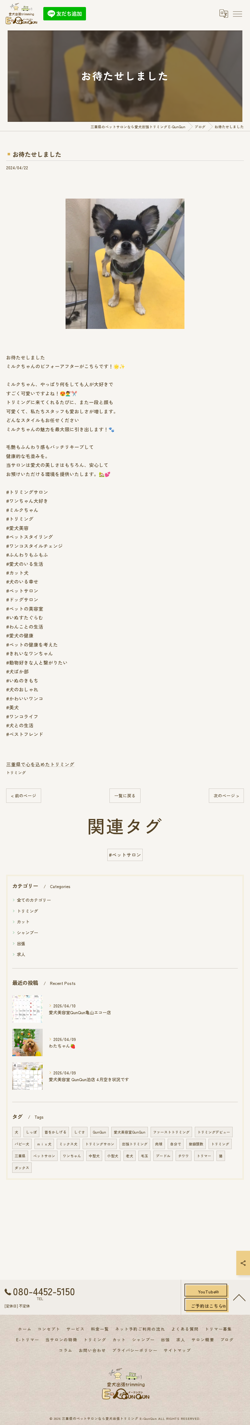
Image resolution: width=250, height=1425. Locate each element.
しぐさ (79, 1132)
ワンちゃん (72, 1155)
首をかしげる (55, 1132)
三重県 (20, 1155)
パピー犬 (22, 1143)
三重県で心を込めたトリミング (40, 764)
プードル (163, 1155)
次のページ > (226, 795)
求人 (21, 954)
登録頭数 (196, 1143)
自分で (175, 1143)
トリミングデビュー (213, 1132)
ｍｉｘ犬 (44, 1143)
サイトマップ (177, 1350)
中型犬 (94, 1155)
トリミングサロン (99, 1143)
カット (23, 922)
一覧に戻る (125, 795)
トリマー (204, 1155)
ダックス (22, 1167)
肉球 (158, 1143)
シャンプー (27, 932)
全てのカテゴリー (34, 900)
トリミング (16, 772)
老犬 (129, 1155)
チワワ (183, 1155)
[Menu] (237, 13)
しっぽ (31, 1132)
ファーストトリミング (171, 1132)
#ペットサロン (125, 854)
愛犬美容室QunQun (129, 1132)
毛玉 (144, 1155)
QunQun (99, 1132)
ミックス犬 (68, 1143)
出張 (21, 943)
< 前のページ (23, 795)
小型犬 (112, 1155)
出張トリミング (135, 1143)
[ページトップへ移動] (239, 1297)
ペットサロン (44, 1155)
